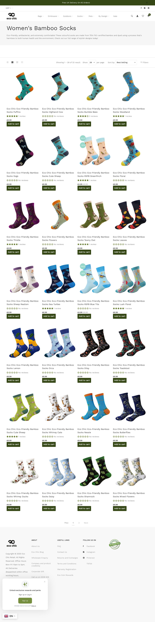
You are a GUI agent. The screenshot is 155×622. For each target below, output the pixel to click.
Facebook (91, 546)
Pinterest (91, 558)
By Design (103, 16)
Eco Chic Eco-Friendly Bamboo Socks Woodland (129, 110)
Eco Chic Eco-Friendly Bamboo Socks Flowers (58, 238)
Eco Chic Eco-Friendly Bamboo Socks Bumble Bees (93, 110)
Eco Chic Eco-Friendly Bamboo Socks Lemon (22, 366)
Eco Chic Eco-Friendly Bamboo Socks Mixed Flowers (129, 495)
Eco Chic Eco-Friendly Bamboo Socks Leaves (129, 238)
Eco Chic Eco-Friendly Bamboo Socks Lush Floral (129, 302)
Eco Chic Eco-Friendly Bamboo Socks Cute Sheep (58, 174)
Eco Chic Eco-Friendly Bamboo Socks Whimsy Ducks (22, 495)
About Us (35, 546)
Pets (91, 16)
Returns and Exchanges (67, 558)
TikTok (89, 564)
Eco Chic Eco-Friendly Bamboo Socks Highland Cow (58, 110)
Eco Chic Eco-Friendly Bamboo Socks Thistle (22, 238)
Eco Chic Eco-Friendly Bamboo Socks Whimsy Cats (58, 431)
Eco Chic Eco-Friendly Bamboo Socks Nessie (93, 431)
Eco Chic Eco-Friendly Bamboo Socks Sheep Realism (22, 302)
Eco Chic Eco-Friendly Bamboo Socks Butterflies (129, 431)
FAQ (59, 546)
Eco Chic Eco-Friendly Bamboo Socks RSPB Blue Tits (93, 302)
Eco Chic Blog (37, 552)
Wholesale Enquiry (39, 558)
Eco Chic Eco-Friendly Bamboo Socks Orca (58, 366)
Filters (145, 62)
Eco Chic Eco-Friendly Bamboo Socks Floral (129, 174)
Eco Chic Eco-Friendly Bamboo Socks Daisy (58, 495)
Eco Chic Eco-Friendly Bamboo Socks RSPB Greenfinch (93, 174)
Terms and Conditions (66, 564)
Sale (115, 16)
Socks (80, 16)
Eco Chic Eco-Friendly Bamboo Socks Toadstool (129, 366)
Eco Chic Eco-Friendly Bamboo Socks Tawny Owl (93, 238)
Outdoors (67, 16)
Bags (40, 16)
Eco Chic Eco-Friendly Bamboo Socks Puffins (22, 110)
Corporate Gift (37, 571)
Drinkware (52, 16)
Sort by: (111, 62)
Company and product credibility (41, 564)
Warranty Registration (66, 569)
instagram (91, 552)
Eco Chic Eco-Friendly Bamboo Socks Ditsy (93, 366)
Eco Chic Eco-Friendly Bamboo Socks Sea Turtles (58, 302)
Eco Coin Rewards (65, 575)
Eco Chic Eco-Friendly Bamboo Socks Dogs (22, 174)
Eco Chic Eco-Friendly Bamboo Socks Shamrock (93, 495)
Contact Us (62, 552)
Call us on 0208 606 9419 (40, 578)
